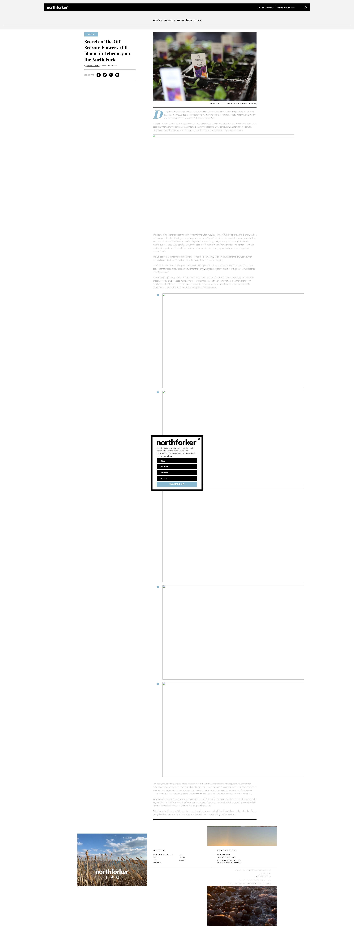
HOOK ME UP (176, 484)
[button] (177, 452)
